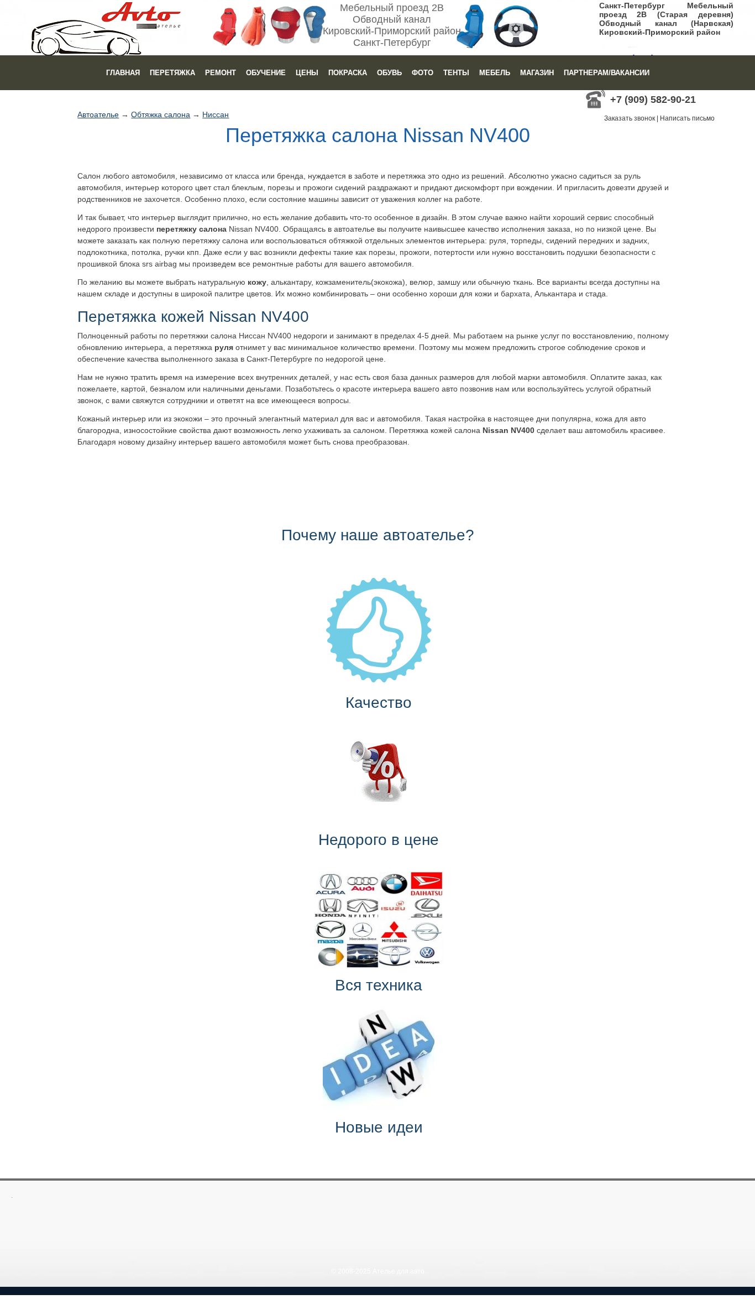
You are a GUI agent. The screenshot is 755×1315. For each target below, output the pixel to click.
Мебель (494, 73)
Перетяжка (172, 73)
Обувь (389, 73)
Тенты (456, 73)
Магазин (537, 73)
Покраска (347, 73)
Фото (422, 73)
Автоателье (98, 114)
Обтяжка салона (160, 114)
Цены (307, 73)
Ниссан (215, 114)
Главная (123, 73)
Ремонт (220, 73)
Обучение (266, 73)
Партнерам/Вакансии (606, 73)
